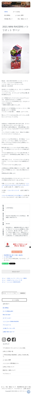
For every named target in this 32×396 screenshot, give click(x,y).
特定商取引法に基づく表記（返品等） (13, 255)
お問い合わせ (26, 388)
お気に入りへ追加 (16, 252)
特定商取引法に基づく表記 (24, 387)
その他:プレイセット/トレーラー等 (14, 280)
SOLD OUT (16, 271)
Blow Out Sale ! (7, 314)
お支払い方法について (8, 366)
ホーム (3, 278)
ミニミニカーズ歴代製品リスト (11, 363)
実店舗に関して (8, 19)
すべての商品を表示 (8, 311)
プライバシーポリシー (7, 388)
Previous (3, 53)
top (29, 391)
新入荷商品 (7, 15)
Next (28, 53)
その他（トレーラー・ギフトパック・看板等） (17, 278)
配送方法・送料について (9, 370)
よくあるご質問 (19, 15)
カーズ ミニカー (7, 318)
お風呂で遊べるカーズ (8, 331)
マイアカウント (7, 373)
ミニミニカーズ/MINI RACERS (13, 282)
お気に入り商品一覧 (8, 351)
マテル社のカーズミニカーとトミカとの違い (14, 348)
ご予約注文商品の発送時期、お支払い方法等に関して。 (16, 355)
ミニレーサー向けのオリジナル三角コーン (12, 195)
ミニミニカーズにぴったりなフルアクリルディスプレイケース (15, 185)
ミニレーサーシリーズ (13, 190)
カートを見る (16, 11)
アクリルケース (7, 325)
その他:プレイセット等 (9, 328)
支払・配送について (23, 19)
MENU (6, 11)
